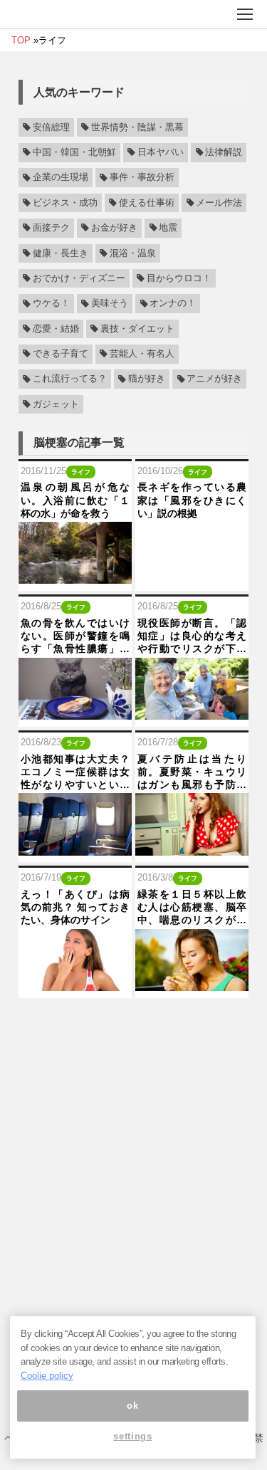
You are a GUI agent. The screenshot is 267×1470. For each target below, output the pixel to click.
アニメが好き (214, 379)
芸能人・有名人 (142, 354)
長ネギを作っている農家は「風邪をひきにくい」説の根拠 (191, 499)
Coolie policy (47, 1375)
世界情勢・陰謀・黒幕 (137, 127)
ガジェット (56, 404)
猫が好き (146, 379)
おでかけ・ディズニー (79, 278)
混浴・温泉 (133, 253)
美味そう (109, 304)
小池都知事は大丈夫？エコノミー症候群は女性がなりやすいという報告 (75, 772)
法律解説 (223, 152)
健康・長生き (60, 253)
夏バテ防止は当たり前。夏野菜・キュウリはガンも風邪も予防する (191, 772)
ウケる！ (51, 304)
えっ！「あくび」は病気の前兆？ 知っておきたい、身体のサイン (75, 906)
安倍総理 (51, 127)
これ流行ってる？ (70, 379)
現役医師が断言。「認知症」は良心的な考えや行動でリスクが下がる (191, 636)
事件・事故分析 (142, 178)
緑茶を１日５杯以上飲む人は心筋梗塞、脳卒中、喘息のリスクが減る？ (191, 907)
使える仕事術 (146, 203)
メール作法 (219, 203)
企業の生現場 (60, 178)
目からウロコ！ (179, 278)
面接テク (51, 228)
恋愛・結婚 (56, 329)
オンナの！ (173, 304)
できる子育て (60, 354)
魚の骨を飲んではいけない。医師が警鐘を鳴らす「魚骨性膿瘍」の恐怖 (75, 636)
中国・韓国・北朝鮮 (74, 152)
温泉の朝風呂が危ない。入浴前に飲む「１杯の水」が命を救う (75, 499)
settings (132, 1436)
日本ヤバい (160, 152)
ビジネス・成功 (65, 203)
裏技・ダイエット (137, 329)
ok (132, 1405)
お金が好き (114, 228)
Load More (133, 1024)
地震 (168, 228)
